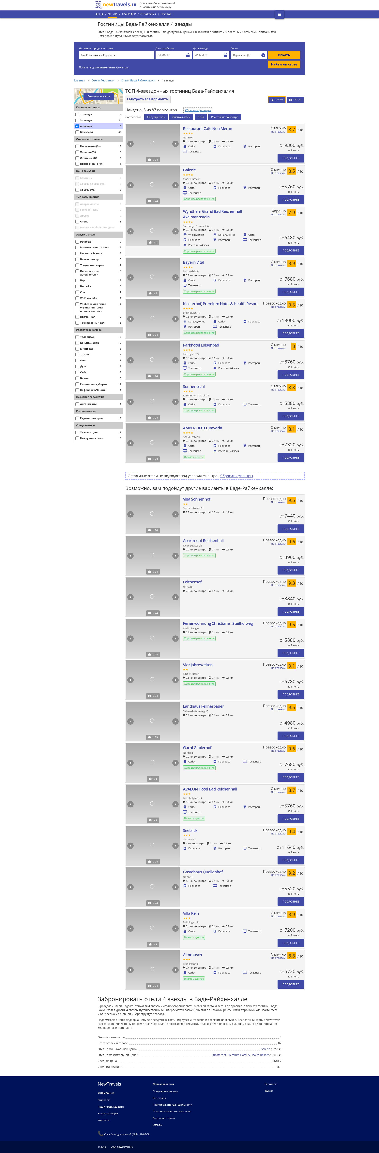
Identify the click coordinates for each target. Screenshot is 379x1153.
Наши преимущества (111, 1106)
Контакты (104, 1120)
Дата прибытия (165, 48)
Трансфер (129, 14)
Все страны (159, 1098)
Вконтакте (271, 1084)
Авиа (99, 14)
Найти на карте (284, 64)
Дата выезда (200, 48)
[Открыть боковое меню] (279, 14)
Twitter (269, 1090)
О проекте (104, 1100)
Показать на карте (98, 96)
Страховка (148, 14)
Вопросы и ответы (164, 1118)
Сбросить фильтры (198, 110)
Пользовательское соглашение (172, 1111)
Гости (234, 48)
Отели (112, 14)
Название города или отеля (96, 48)
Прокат (166, 14)
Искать (284, 55)
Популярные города (165, 1091)
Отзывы (157, 1125)
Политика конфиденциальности (172, 1104)
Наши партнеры (108, 1113)
